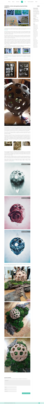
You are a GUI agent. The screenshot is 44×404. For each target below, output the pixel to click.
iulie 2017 (34, 37)
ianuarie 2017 (35, 41)
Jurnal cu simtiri (18, 8)
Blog (21, 8)
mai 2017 (34, 38)
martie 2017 (35, 39)
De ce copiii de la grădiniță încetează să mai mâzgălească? (36, 11)
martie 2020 (35, 30)
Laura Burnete (7, 8)
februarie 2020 (35, 31)
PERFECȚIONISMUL (35, 9)
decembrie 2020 (35, 27)
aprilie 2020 (35, 29)
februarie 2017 (35, 40)
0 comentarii (24, 8)
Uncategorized (14, 8)
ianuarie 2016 (35, 47)
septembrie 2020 (35, 28)
